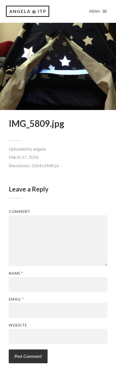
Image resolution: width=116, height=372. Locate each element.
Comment (19, 211)
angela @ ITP (27, 11)
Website (18, 325)
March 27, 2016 (24, 157)
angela (39, 148)
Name (16, 273)
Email (16, 299)
